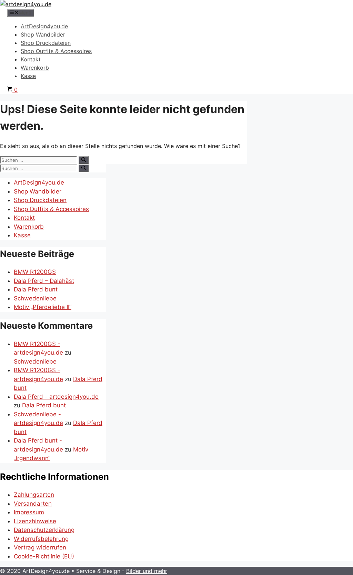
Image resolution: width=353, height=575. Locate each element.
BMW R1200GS (35, 271)
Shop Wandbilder (43, 34)
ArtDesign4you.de (44, 26)
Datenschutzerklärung (44, 529)
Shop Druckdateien (46, 42)
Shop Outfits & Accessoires (56, 51)
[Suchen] (84, 160)
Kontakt (31, 59)
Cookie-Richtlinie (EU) (44, 556)
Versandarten (33, 503)
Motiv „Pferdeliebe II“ (42, 307)
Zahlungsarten (34, 494)
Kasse (28, 75)
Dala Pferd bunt (36, 289)
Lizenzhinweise (35, 521)
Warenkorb (35, 67)
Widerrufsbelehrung (41, 538)
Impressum (29, 512)
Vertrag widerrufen (40, 547)
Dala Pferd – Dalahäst (44, 280)
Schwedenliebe (35, 298)
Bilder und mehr (146, 570)
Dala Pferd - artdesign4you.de (56, 396)
